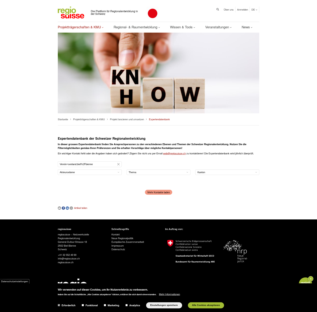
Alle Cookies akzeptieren (206, 305)
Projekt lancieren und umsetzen (127, 119)
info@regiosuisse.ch (69, 258)
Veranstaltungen (217, 27)
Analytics (134, 305)
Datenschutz (118, 249)
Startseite (63, 119)
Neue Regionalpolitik (122, 238)
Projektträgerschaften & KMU (80, 27)
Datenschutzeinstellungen (14, 281)
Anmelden (242, 9)
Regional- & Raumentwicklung (136, 27)
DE (253, 9)
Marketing (113, 305)
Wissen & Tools (182, 27)
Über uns (229, 9)
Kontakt (115, 234)
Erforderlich (68, 305)
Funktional (92, 305)
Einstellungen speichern (164, 305)
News (246, 27)
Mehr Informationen (169, 294)
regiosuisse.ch (65, 262)
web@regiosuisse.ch (174, 153)
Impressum (117, 245)
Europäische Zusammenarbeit (127, 241)
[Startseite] (71, 12)
